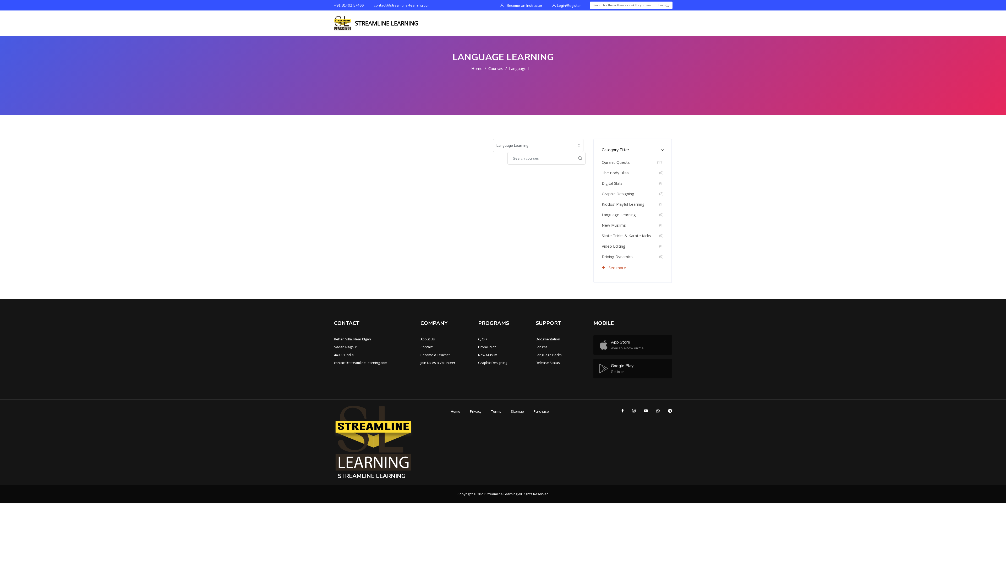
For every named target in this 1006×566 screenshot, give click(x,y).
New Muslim (487, 354)
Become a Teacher (435, 354)
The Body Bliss (615, 172)
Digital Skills (612, 183)
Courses (495, 68)
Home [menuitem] (654, 23)
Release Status (548, 362)
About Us (427, 339)
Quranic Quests (616, 162)
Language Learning (526, 68)
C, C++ (483, 339)
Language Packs (549, 354)
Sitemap (517, 411)
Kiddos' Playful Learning (623, 204)
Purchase (541, 411)
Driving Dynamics (617, 256)
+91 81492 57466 (349, 5)
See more (617, 267)
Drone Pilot (487, 347)
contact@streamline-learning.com (402, 5)
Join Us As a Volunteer (437, 362)
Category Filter (615, 150)
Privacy (476, 411)
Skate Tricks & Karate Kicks (626, 235)
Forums (542, 347)
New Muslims (614, 225)
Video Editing (613, 246)
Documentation (548, 339)
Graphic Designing (618, 193)
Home (477, 68)
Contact (426, 347)
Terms (496, 411)
